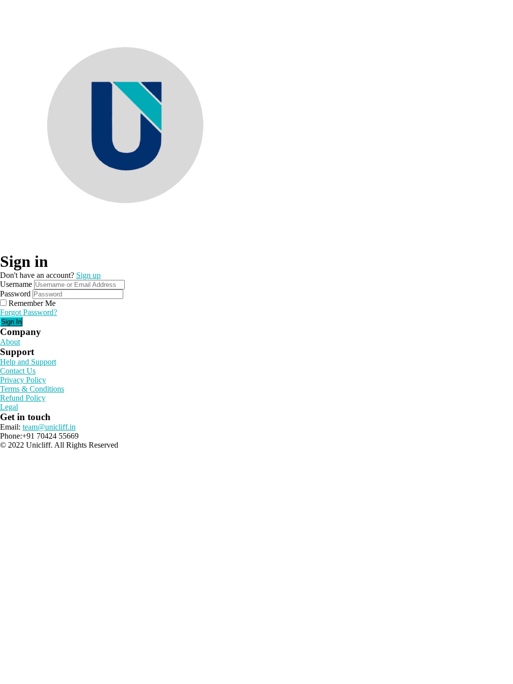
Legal (9, 407)
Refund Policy (23, 398)
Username (16, 284)
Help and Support (28, 362)
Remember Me (32, 303)
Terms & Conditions (32, 389)
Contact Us (18, 371)
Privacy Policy (23, 380)
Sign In (11, 321)
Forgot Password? (28, 312)
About (10, 341)
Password (15, 293)
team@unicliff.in (49, 427)
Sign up (88, 275)
